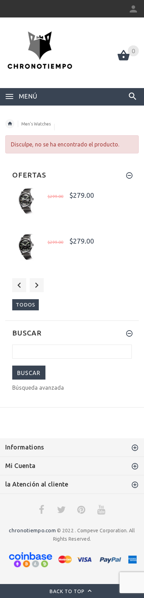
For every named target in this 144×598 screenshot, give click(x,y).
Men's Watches (36, 124)
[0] (123, 60)
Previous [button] (19, 285)
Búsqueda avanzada (38, 387)
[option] (72, 208)
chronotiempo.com (32, 530)
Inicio (9, 123)
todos (25, 305)
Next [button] (37, 285)
